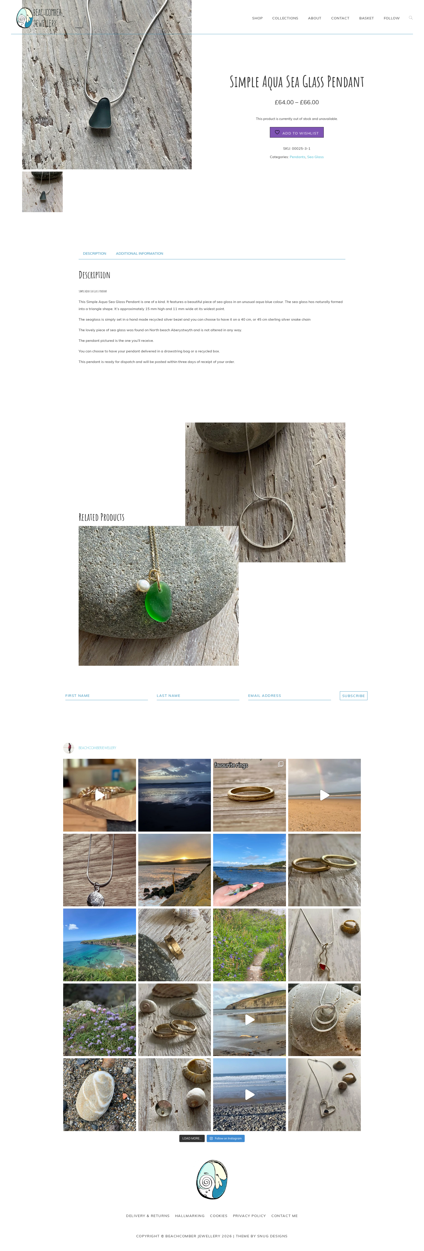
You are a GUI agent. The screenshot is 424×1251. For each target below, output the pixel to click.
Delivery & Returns (148, 1216)
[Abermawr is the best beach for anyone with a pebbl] (99, 1094)
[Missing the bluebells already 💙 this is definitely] (249, 945)
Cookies (218, 1216)
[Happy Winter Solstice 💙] (174, 795)
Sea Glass (315, 157)
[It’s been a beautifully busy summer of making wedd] (324, 870)
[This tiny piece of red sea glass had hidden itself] (324, 945)
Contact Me (284, 1216)
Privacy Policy (249, 1216)
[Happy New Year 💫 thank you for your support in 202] (174, 870)
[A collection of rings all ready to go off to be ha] (99, 795)
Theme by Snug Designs (262, 1236)
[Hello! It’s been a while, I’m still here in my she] (249, 795)
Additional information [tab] (139, 253)
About (315, 18)
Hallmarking (190, 1216)
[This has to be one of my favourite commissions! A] (99, 870)
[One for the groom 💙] (174, 945)
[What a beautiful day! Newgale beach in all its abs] (249, 1094)
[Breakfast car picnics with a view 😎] (249, 1020)
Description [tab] (94, 253)
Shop (257, 18)
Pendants (297, 157)
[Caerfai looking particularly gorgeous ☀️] (99, 945)
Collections (285, 18)
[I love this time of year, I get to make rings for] (174, 1020)
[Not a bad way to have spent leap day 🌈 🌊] (324, 795)
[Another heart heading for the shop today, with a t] (324, 1094)
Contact (340, 18)
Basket (366, 18)
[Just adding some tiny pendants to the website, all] (174, 1094)
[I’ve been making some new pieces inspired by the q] (324, 1020)
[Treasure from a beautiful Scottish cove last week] (249, 870)
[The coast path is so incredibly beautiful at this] (99, 1020)
